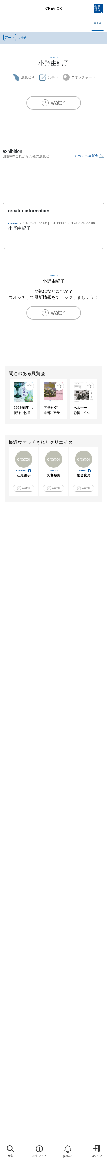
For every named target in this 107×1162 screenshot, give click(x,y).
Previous (4, 401)
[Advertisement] (53, 605)
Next (103, 401)
